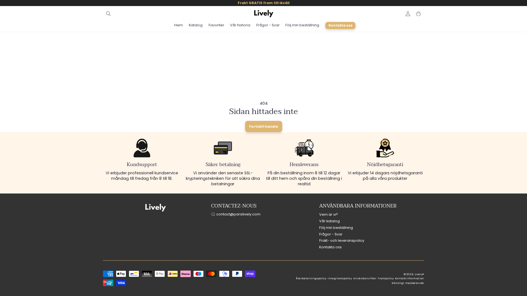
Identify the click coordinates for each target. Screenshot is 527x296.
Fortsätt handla (263, 126)
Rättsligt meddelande (408, 283)
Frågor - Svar (331, 234)
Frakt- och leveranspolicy (341, 240)
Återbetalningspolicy (311, 278)
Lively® (419, 274)
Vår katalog (329, 221)
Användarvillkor (364, 278)
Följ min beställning (336, 227)
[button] (108, 13)
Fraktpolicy (386, 278)
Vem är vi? (328, 214)
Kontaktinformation (409, 278)
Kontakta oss (330, 247)
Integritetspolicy (340, 278)
